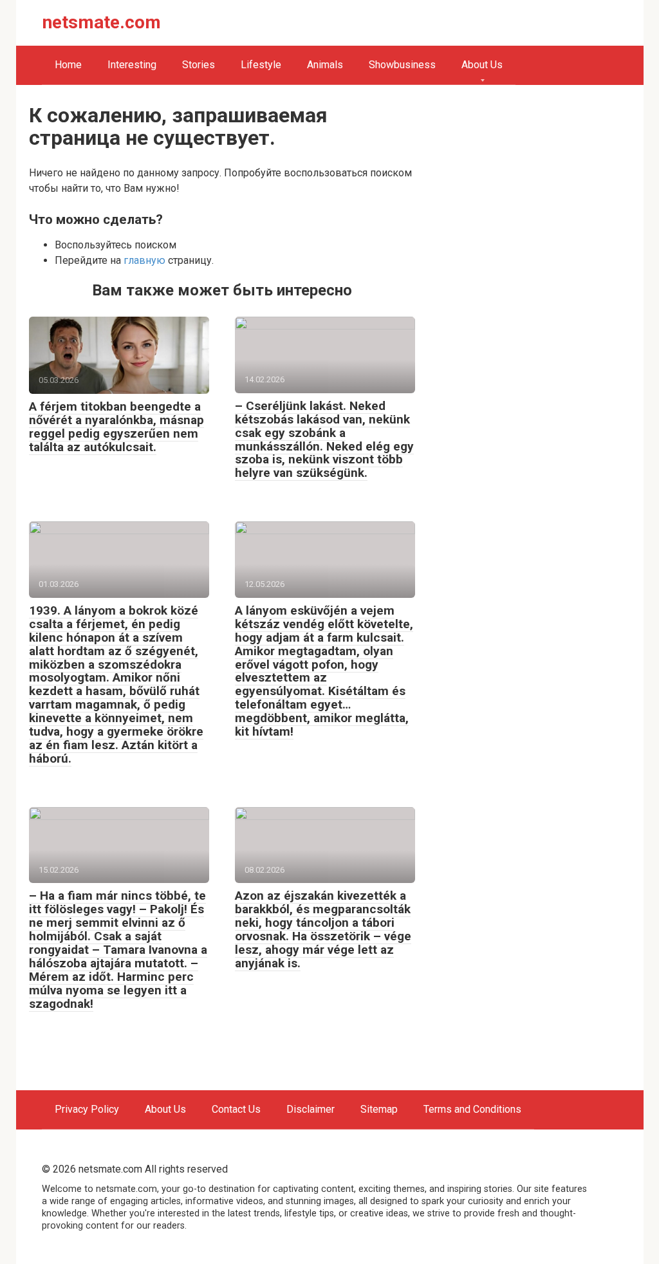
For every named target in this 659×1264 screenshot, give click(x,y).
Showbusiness (402, 65)
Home (68, 65)
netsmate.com (101, 22)
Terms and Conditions (472, 1109)
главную (144, 260)
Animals (325, 65)
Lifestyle (261, 65)
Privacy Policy (87, 1109)
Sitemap (379, 1109)
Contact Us (236, 1109)
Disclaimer (310, 1109)
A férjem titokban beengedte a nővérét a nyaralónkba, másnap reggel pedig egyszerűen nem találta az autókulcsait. (116, 426)
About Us (482, 65)
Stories (198, 65)
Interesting (131, 65)
